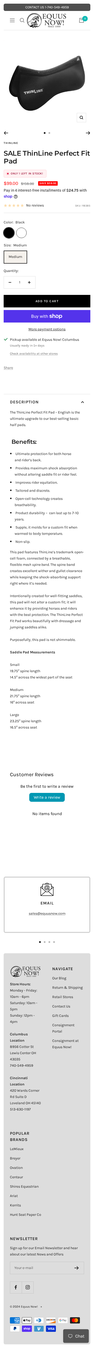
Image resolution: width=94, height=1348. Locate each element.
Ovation (16, 1167)
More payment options (47, 329)
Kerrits (15, 1205)
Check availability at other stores (34, 353)
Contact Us (61, 1006)
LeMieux (17, 1149)
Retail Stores (62, 997)
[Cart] (81, 20)
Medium (15, 256)
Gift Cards (60, 1015)
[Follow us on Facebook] (16, 1287)
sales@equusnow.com (47, 913)
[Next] (88, 133)
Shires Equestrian (24, 1186)
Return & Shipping (67, 987)
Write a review (47, 797)
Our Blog (59, 978)
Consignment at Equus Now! (65, 1044)
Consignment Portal (63, 1028)
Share (8, 368)
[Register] (76, 1268)
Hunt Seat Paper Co (25, 1214)
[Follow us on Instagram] (27, 1287)
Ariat (14, 1196)
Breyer (15, 1158)
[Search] (22, 20)
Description (24, 401)
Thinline (11, 143)
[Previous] (6, 133)
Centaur (16, 1177)
